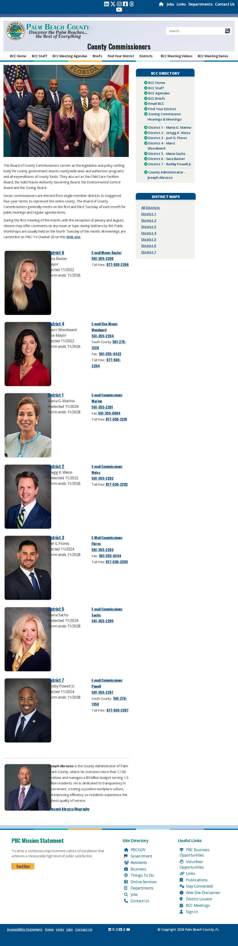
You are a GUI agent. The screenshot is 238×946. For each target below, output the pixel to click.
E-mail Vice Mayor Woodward (105, 326)
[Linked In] (106, 4)
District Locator (198, 898)
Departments (200, 4)
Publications (196, 879)
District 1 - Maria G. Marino (170, 127)
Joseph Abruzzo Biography (69, 809)
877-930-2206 (117, 264)
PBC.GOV (137, 849)
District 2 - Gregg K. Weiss (169, 132)
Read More (23, 866)
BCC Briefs (156, 98)
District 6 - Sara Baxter (166, 158)
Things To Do (142, 875)
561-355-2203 (102, 549)
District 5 (56, 609)
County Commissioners (118, 46)
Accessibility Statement (24, 929)
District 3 (56, 537)
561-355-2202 (102, 478)
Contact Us (225, 4)
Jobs (170, 4)
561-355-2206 (102, 258)
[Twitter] (113, 4)
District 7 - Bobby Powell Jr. (170, 164)
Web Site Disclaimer (202, 892)
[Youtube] (119, 9)
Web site (73, 236)
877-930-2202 (117, 484)
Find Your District (162, 108)
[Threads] (131, 4)
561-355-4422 (110, 353)
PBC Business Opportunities (194, 852)
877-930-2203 (117, 561)
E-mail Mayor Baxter (107, 252)
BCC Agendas (159, 93)
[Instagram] (119, 4)
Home (49, 929)
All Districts (150, 207)
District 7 (56, 680)
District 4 (56, 323)
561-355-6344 (110, 555)
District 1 (55, 395)
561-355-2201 (102, 407)
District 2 (56, 466)
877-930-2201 (116, 419)
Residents (138, 862)
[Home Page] (161, 4)
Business (138, 869)
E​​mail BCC (156, 103)
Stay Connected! (199, 886)
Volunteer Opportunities (192, 864)
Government (141, 856)
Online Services (143, 881)
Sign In (191, 911)
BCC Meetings (197, 905)
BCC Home (156, 82)
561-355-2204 (103, 336)
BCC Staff (156, 88)
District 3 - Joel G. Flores (167, 137)
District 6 (56, 252)
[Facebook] (125, 4)
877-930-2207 (117, 710)
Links (181, 4)
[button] (227, 31)
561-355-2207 (102, 692)
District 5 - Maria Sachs (166, 153)
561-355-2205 (102, 620)
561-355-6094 (109, 413)
